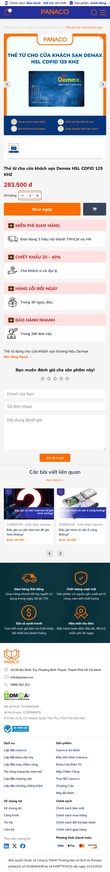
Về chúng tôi (12, 808)
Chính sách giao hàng (71, 829)
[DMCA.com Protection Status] (16, 699)
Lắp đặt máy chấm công (21, 764)
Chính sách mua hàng (71, 815)
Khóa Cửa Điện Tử (50, 27)
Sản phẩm (27, 27)
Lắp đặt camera (15, 750)
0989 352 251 (20, 684)
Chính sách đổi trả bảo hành (76, 822)
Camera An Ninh (68, 750)
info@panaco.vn (21, 677)
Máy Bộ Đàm (65, 793)
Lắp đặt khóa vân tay (18, 757)
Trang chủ (11, 27)
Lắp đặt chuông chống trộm (23, 786)
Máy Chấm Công (67, 771)
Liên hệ (9, 829)
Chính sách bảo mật (70, 808)
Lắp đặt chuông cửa (18, 779)
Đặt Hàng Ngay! (16, 357)
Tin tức (8, 822)
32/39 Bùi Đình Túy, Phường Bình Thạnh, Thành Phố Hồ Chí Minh (55, 670)
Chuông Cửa (64, 786)
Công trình (11, 815)
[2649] (94, 209)
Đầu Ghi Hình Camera (71, 757)
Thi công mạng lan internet (23, 771)
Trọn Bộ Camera (67, 779)
